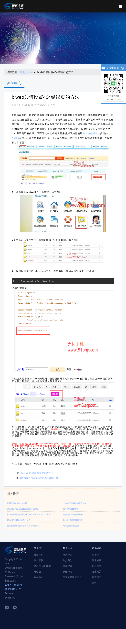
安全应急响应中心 (72, 577)
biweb (29, 72)
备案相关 (96, 571)
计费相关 (96, 577)
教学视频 (67, 566)
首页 (22, 72)
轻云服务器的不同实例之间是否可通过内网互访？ (28, 514)
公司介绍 (38, 555)
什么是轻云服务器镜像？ (74, 514)
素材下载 (38, 560)
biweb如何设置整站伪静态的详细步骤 (39, 477)
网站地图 (38, 577)
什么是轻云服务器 (71, 525)
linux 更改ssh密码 (71, 508)
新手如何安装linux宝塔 (17, 503)
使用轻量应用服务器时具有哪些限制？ (24, 525)
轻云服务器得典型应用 (73, 519)
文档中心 (67, 555)
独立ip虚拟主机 (91, 133)
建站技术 (38, 571)
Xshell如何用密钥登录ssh (74, 503)
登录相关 (96, 560)
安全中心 (67, 571)
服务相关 (96, 566)
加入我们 (67, 560)
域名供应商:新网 (42, 566)
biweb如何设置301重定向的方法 (36, 473)
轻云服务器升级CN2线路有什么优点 (23, 508)
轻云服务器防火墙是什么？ (19, 519)
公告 (94, 582)
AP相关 (96, 555)
